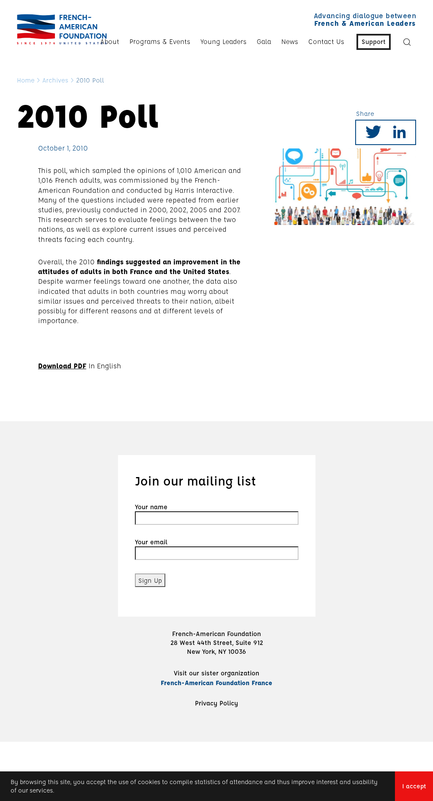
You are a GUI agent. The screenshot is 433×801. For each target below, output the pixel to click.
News (289, 41)
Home (26, 80)
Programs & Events (159, 41)
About (109, 41)
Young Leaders (223, 41)
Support (374, 41)
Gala (264, 41)
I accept (414, 786)
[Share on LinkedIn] (399, 134)
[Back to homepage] (59, 29)
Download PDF (62, 365)
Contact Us (326, 41)
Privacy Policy (216, 703)
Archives (55, 80)
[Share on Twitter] (373, 134)
